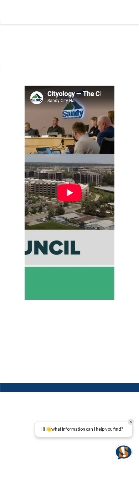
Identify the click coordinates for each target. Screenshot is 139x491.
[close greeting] (131, 422)
